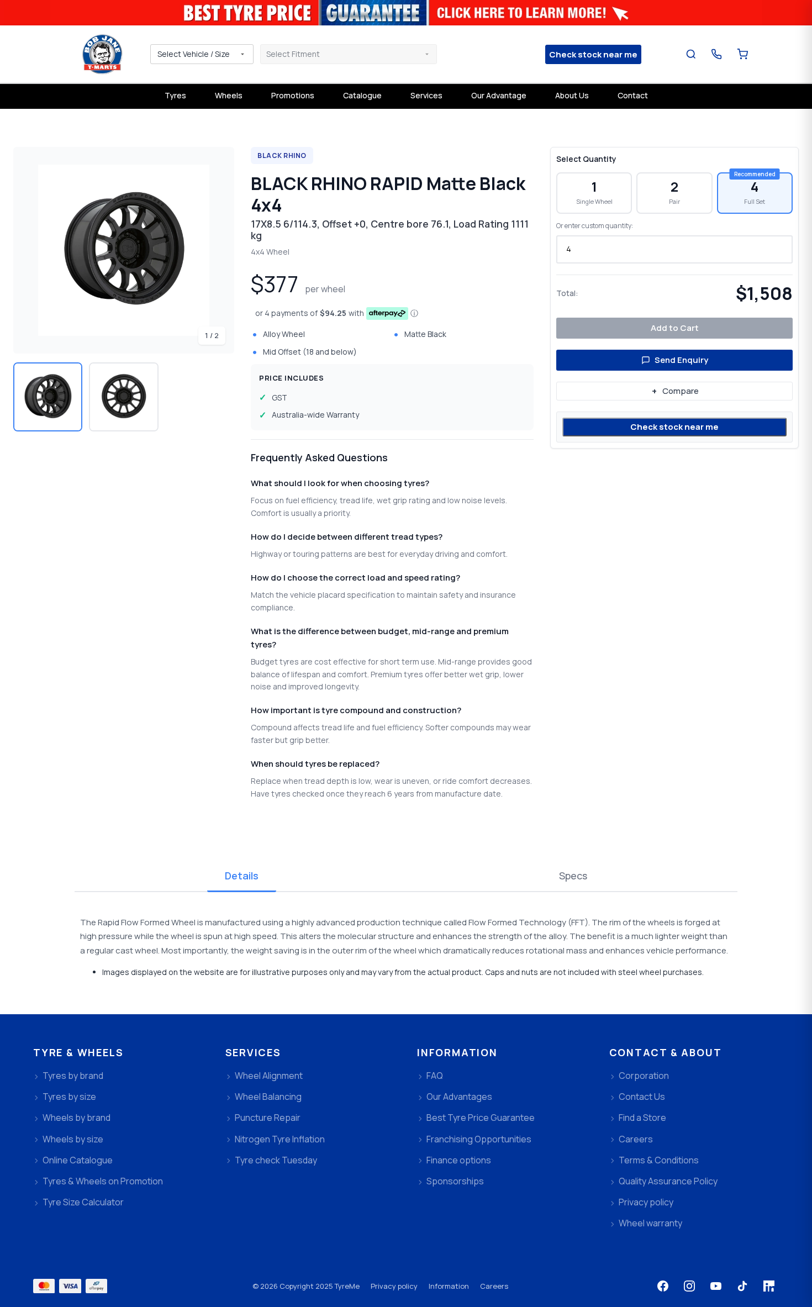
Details (242, 875)
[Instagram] (689, 1286)
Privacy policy (394, 1286)
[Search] (691, 54)
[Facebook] (663, 1286)
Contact (633, 95)
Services (426, 95)
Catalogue (362, 95)
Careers (494, 1286)
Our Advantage (498, 95)
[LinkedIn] (769, 1286)
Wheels (228, 95)
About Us (572, 95)
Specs (573, 875)
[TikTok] (742, 1286)
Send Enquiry (681, 360)
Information (449, 1286)
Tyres (175, 95)
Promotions (292, 95)
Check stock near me (674, 427)
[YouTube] (716, 1286)
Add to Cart (675, 328)
